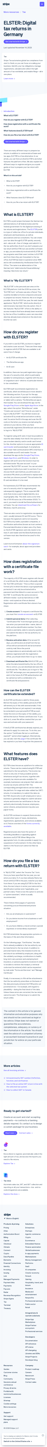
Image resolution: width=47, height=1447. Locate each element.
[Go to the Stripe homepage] (6, 1214)
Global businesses (32, 1250)
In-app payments (32, 1253)
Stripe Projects (31, 1357)
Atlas (6, 1231)
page (23, 739)
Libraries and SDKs (32, 1353)
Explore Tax (8, 1163)
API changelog (31, 1350)
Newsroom (29, 1375)
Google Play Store (11, 405)
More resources (11, 12)
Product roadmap (32, 1369)
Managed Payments (11, 1279)
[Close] (42, 1436)
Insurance (29, 1288)
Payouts (7, 1289)
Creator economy (32, 1273)
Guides (6, 1369)
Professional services (33, 1301)
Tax (24, 12)
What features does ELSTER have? (18, 130)
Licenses (7, 1397)
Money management (33, 1260)
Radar (6, 1292)
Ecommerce (30, 1240)
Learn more (8, 78)
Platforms (29, 1263)
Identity (7, 1266)
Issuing (6, 1273)
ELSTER (34, 229)
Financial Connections (12, 1263)
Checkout (7, 1244)
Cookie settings (10, 1404)
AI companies (30, 1269)
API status (29, 1347)
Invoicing (7, 1269)
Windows (25, 458)
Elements (7, 1260)
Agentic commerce (32, 1234)
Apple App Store (31, 405)
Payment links (9, 1282)
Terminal (7, 1305)
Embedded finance (32, 1244)
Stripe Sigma (9, 1298)
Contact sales (25, 1133)
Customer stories (11, 1372)
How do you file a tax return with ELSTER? (21, 135)
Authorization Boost (12, 1234)
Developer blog (31, 1360)
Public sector (30, 1304)
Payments (8, 1286)
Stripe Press (30, 1379)
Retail (27, 1307)
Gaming (28, 1279)
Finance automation (33, 1247)
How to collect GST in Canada (18, 1090)
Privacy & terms (10, 1388)
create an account (25, 614)
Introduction (9, 111)
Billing (6, 1237)
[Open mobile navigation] (42, 4)
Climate (7, 1247)
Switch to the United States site (17, 1441)
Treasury (7, 1308)
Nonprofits (29, 1298)
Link (5, 1276)
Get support (8, 1416)
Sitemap (7, 1400)
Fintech (28, 1276)
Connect (7, 1250)
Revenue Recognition (12, 1295)
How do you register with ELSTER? (18, 119)
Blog (5, 1375)
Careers (28, 1372)
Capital (6, 1240)
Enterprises (29, 1227)
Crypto (6, 1253)
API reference (30, 1344)
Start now (9, 1133)
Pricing (6, 1227)
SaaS (27, 1266)
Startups (28, 1231)
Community (8, 1379)
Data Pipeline (9, 1256)
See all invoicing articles (14, 1070)
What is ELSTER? (11, 115)
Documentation (31, 1340)
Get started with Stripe (15, 41)
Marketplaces (30, 1256)
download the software (28, 505)
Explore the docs (11, 1194)
